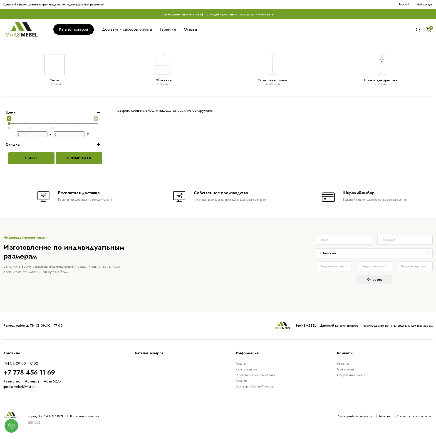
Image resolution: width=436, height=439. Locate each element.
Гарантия (168, 29)
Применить (79, 158)
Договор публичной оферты (255, 386)
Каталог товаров (73, 29)
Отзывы (190, 29)
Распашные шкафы (272, 80)
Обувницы (164, 80)
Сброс (31, 158)
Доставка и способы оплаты (127, 29)
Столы (54, 80)
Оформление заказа (351, 375)
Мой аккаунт (424, 4)
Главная (241, 363)
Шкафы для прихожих (381, 80)
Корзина (343, 363)
